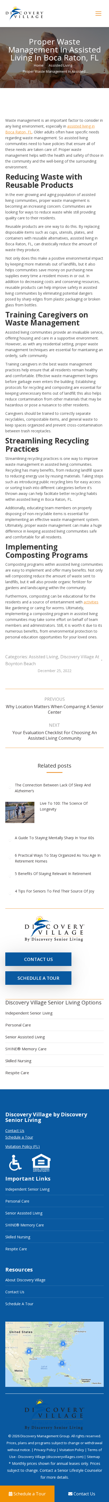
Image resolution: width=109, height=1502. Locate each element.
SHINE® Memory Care (26, 1048)
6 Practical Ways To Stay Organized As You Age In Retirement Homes (58, 858)
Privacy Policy (45, 1449)
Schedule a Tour (19, 1137)
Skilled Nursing (18, 1060)
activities (91, 601)
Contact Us (14, 1130)
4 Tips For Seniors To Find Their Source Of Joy (54, 891)
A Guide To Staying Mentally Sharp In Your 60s (54, 837)
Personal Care (18, 1025)
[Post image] (10, 787)
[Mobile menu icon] (98, 13)
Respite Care (17, 1072)
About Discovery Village (25, 1279)
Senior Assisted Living (25, 1036)
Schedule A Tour (19, 1303)
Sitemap (93, 1456)
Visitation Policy (72, 1449)
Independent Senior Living (29, 1013)
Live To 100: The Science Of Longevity (64, 806)
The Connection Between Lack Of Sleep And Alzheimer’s (53, 787)
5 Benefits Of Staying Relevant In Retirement (53, 873)
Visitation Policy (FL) (22, 1146)
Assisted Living (43, 657)
